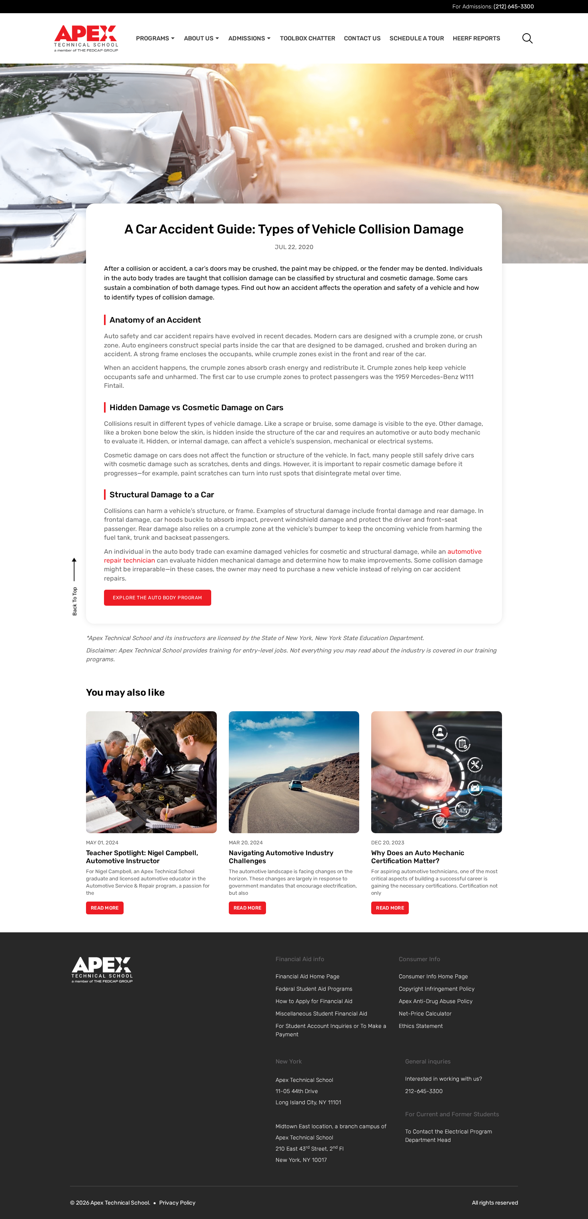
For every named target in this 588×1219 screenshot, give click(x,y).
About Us (199, 38)
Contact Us (362, 38)
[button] (521, 38)
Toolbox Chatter (307, 38)
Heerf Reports (476, 38)
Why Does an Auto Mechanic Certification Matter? (417, 857)
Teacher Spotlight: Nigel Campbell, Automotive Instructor (142, 857)
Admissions (246, 38)
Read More (105, 908)
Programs (152, 38)
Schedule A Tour (417, 38)
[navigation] (336, 1091)
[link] (102, 969)
